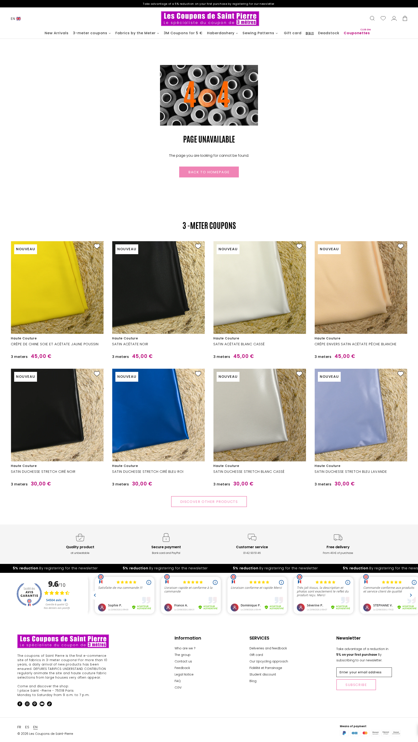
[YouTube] (42, 704)
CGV (178, 687)
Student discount (262, 674)
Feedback (182, 668)
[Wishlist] (383, 19)
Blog (252, 681)
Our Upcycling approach (268, 661)
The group (182, 655)
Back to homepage (209, 172)
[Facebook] (19, 704)
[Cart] (405, 19)
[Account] (394, 18)
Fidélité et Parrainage (265, 668)
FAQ (178, 681)
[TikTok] (49, 704)
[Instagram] (27, 704)
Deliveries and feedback (268, 648)
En (13, 18)
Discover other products (209, 501)
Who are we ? (185, 648)
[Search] (372, 19)
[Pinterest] (34, 704)
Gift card (256, 655)
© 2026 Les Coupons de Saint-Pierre (45, 734)
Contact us (183, 661)
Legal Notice (184, 674)
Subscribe (356, 684)
